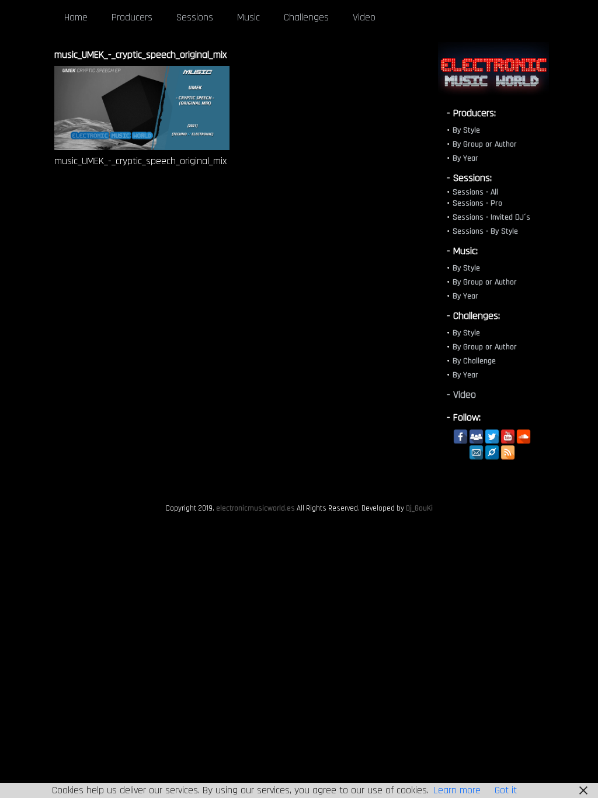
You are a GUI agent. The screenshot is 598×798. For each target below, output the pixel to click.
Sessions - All (475, 192)
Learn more (457, 790)
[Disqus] (235, 339)
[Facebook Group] (476, 436)
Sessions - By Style (485, 231)
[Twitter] (492, 436)
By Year (465, 158)
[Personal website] (492, 452)
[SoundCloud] (523, 436)
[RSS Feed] (507, 452)
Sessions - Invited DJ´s (491, 217)
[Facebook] (460, 436)
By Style (466, 130)
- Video (461, 394)
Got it (506, 790)
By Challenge (474, 361)
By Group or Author (485, 144)
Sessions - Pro (477, 203)
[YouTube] (507, 436)
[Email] (476, 452)
